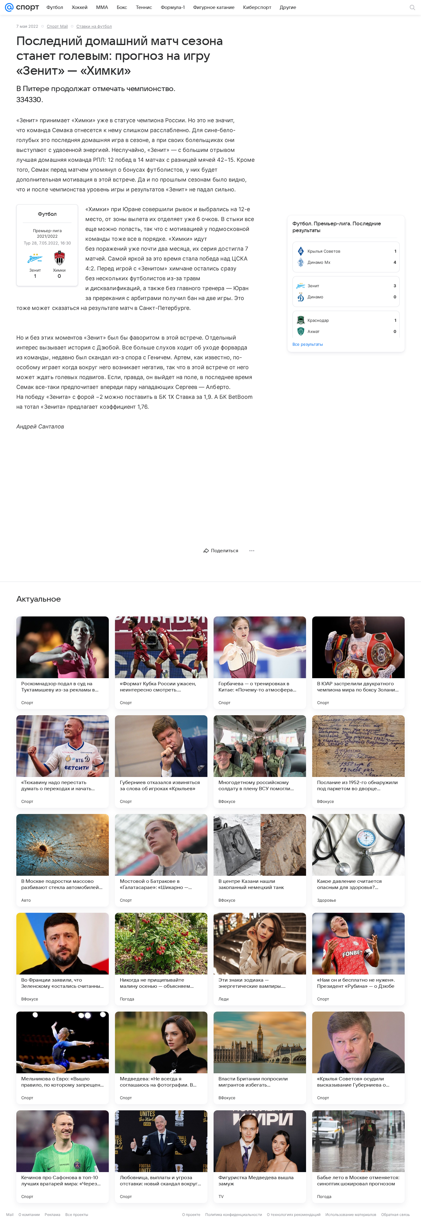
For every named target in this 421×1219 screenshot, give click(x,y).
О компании (29, 1214)
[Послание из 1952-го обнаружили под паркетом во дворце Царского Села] (358, 761)
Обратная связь (395, 1214)
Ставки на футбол (94, 26)
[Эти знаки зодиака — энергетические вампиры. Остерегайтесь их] (260, 959)
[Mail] (9, 7)
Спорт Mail (57, 26)
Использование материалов (350, 1214)
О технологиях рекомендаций (294, 1214)
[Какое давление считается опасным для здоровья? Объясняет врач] (358, 860)
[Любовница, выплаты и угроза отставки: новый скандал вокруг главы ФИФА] (161, 1156)
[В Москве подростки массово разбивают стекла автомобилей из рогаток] (62, 860)
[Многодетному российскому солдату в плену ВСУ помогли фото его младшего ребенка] (260, 761)
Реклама (52, 1214)
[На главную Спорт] (26, 7)
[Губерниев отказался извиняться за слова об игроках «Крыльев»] (161, 761)
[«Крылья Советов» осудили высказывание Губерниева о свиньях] (358, 1058)
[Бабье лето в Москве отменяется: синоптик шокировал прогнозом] (358, 1156)
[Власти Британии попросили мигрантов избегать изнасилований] (260, 1058)
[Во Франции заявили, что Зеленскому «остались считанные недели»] (62, 959)
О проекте (191, 1214)
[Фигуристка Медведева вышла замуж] (260, 1156)
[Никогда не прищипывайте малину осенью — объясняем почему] (161, 959)
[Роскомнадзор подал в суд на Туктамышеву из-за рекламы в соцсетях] (62, 662)
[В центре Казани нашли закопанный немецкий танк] (260, 860)
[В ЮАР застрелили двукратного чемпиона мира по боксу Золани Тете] (358, 662)
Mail (10, 1214)
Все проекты (76, 1214)
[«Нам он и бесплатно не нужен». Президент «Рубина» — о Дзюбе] (358, 959)
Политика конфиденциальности (233, 1214)
